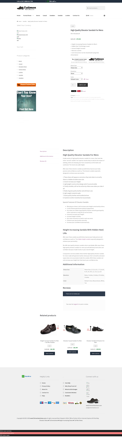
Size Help (67, 383)
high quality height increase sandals (94, 99)
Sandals (60, 15)
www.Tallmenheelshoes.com (38, 418)
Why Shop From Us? (71, 386)
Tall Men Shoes (21, 122)
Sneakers (52, 15)
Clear (87, 79)
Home (18, 15)
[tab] (49, 151)
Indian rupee (5, 435)
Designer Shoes (23, 66)
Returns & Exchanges (71, 389)
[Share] (6, 438)
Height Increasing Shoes (23, 120)
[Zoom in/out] (14, 438)
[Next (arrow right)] (6, 440)
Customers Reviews (70, 392)
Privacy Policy (46, 386)
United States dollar (8, 433)
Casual (45, 15)
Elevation (73, 71)
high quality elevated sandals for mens (83, 97)
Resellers (67, 396)
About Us (44, 389)
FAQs (43, 396)
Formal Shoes (27, 15)
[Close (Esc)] (2, 438)
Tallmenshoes (20, 118)
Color (72, 77)
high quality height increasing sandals (81, 101)
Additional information (46, 156)
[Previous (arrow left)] (2, 440)
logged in (76, 304)
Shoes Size (74, 65)
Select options (49, 353)
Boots (38, 15)
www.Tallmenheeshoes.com (94, 405)
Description (43, 151)
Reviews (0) (43, 161)
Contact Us (76, 15)
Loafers (67, 15)
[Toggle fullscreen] (10, 438)
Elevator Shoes (21, 116)
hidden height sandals (84, 239)
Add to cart (82, 85)
